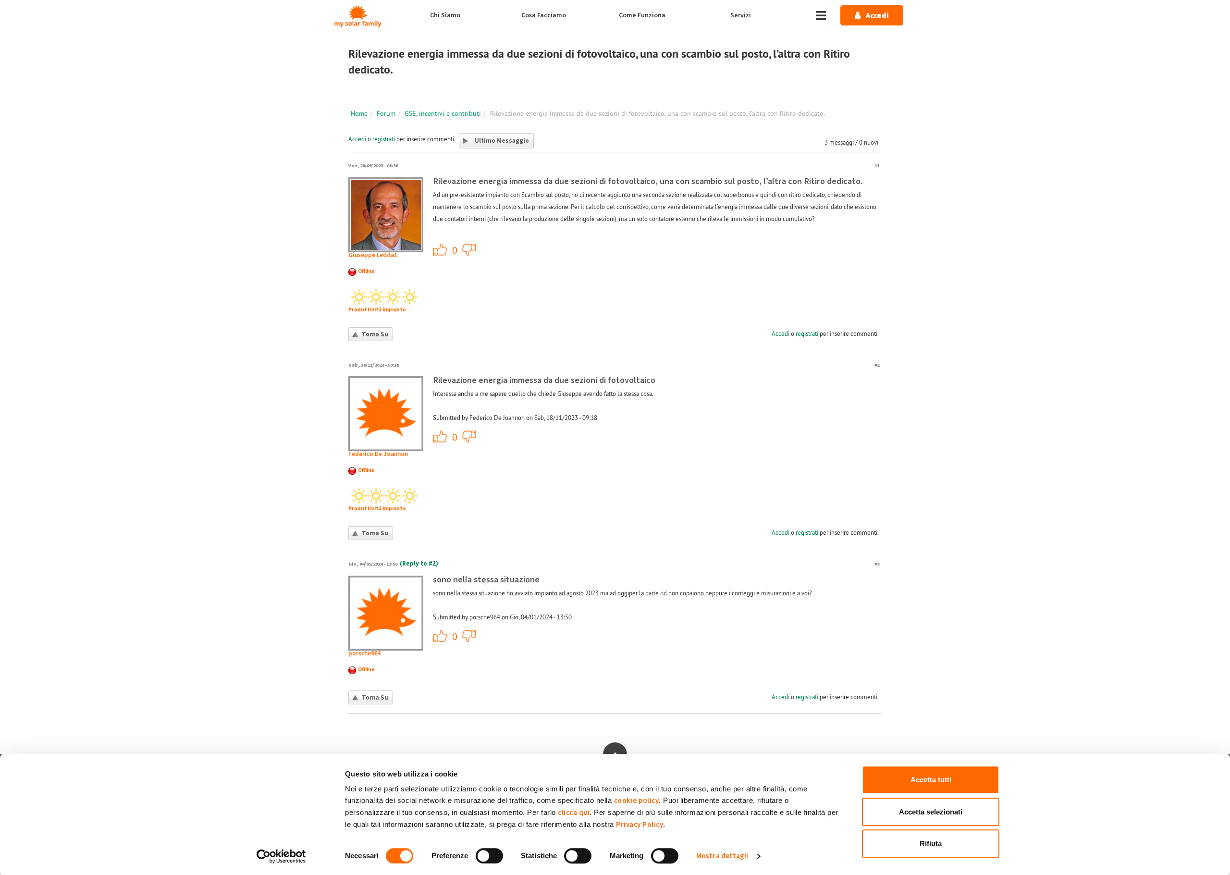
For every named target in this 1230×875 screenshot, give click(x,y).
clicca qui (574, 813)
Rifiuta (931, 843)
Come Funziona (642, 15)
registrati (383, 139)
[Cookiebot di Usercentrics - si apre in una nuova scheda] (281, 856)
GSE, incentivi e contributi (443, 113)
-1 (469, 249)
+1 (440, 249)
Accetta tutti (930, 780)
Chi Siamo (445, 15)
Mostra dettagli (722, 856)
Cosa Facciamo (543, 15)
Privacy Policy (639, 825)
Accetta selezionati (930, 812)
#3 (876, 563)
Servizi (740, 15)
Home (359, 113)
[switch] (489, 855)
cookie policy (636, 801)
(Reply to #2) (419, 563)
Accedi (357, 139)
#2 (876, 365)
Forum (386, 113)
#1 (876, 165)
